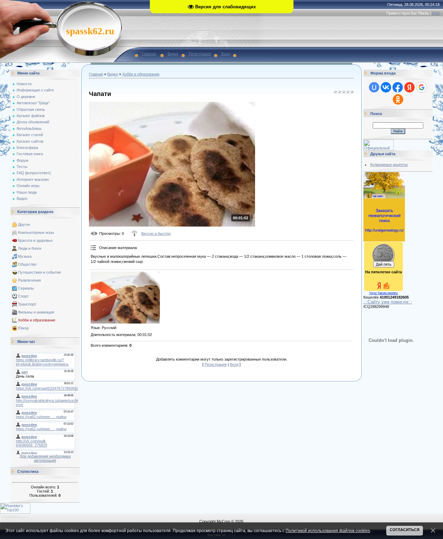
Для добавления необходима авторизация (45, 458)
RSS (436, 13)
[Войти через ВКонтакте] (386, 87)
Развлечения (29, 280)
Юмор (23, 328)
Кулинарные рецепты (389, 164)
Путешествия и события (39, 272)
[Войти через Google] (421, 87)
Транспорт (27, 304)
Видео (173, 54)
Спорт (23, 296)
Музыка (24, 256)
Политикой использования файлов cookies (328, 530)
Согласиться (404, 530)
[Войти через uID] (374, 87)
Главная (149, 54)
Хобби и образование (36, 320)
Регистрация (200, 54)
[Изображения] (125, 298)
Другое (24, 224)
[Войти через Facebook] (397, 87)
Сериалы (26, 288)
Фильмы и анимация (36, 312)
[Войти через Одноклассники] (398, 99)
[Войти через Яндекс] (409, 87)
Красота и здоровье (35, 240)
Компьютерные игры (36, 232)
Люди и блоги (29, 248)
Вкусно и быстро (156, 233)
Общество (27, 264)
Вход (225, 54)
